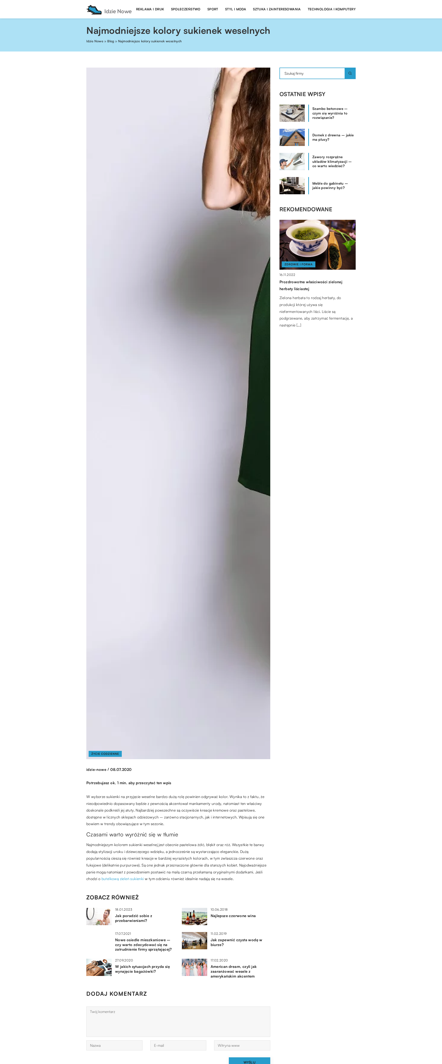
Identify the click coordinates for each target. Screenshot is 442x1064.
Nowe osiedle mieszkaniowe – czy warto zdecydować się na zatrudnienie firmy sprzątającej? (143, 945)
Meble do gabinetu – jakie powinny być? (330, 185)
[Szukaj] (350, 73)
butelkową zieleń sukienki (123, 878)
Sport (212, 9)
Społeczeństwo (186, 9)
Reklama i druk (150, 9)
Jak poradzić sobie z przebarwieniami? (133, 918)
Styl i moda (235, 9)
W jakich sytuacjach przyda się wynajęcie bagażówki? (142, 969)
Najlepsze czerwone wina (233, 915)
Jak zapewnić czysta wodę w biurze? (236, 942)
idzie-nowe (96, 769)
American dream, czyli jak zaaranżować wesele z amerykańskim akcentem (234, 971)
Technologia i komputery (332, 9)
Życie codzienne (105, 753)
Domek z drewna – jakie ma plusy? (333, 137)
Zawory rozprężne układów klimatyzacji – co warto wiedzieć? (332, 161)
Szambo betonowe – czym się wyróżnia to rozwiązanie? (330, 113)
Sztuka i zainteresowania (277, 9)
